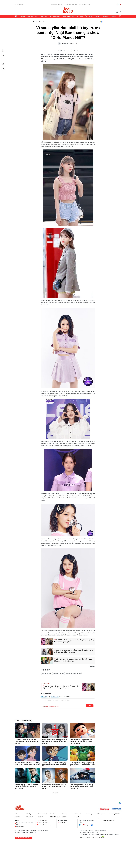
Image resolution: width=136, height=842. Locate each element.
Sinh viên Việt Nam (84, 4)
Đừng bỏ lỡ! (39, 21)
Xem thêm (120, 16)
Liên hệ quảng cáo (42, 820)
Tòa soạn (17, 820)
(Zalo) (47, 822)
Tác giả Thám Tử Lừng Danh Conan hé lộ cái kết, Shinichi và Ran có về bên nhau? (54, 764)
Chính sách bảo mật (109, 820)
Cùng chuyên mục (24, 721)
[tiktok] (88, 825)
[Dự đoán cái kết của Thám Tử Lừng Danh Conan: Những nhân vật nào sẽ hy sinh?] (27, 753)
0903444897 (63, 822)
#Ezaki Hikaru (46, 673)
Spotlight (105, 16)
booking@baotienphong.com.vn (46, 824)
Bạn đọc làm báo (24, 837)
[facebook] (118, 4)
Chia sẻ (3, 55)
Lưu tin (3, 59)
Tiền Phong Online (56, 4)
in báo (71, 50)
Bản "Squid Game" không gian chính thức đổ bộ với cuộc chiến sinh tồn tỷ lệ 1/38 (54, 741)
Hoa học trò (20, 807)
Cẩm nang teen (101, 814)
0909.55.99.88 (42, 822)
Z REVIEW (97, 16)
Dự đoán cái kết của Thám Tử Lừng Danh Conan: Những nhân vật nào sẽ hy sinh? (27, 764)
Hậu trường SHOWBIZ (68, 16)
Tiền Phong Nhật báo (70, 4)
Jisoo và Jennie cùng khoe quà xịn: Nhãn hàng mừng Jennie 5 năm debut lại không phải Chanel (73, 651)
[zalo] (93, 824)
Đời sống (22, 16)
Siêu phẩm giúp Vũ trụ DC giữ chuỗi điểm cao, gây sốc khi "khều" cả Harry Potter (27, 786)
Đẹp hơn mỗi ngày (55, 16)
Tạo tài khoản (54, 697)
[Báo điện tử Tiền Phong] (104, 809)
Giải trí (37, 16)
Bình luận (3, 64)
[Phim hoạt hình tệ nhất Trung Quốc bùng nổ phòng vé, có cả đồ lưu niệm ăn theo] (82, 753)
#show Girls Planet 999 (73, 673)
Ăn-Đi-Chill (80, 16)
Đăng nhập (44, 697)
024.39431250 (20, 826)
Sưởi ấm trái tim (78, 814)
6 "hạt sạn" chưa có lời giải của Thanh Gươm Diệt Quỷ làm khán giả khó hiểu (27, 741)
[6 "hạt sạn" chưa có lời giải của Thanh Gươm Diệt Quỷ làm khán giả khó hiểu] (27, 730)
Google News (101, 21)
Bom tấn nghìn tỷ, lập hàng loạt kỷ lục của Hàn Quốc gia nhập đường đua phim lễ (81, 786)
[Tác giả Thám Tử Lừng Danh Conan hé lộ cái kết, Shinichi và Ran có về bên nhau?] (55, 753)
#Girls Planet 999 (58, 673)
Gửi (89, 705)
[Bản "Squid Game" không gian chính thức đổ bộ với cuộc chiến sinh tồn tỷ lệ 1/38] (55, 730)
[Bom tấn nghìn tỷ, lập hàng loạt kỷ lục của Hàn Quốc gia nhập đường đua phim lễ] (82, 775)
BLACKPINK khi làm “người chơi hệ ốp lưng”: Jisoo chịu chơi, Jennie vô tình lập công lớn (74, 641)
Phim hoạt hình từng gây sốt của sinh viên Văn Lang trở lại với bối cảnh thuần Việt (81, 741)
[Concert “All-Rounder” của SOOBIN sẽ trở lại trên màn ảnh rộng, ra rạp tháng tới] (55, 775)
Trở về (3, 68)
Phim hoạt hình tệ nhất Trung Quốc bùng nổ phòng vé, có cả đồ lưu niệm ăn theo (82, 764)
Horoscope (113, 16)
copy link (68, 50)
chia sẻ (60, 50)
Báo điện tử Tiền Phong (68, 10)
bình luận (75, 50)
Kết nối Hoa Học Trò (55, 816)
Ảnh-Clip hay (88, 16)
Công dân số (29, 816)
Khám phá (30, 16)
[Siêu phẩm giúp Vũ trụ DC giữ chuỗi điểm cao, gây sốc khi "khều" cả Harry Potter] (27, 775)
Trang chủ (16, 16)
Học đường (44, 16)
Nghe (3, 50)
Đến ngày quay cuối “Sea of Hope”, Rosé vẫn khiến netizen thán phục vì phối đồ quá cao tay (73, 660)
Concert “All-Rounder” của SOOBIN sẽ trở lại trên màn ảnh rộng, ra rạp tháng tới (54, 786)
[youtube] (120, 4)
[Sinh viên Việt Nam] (116, 809)
